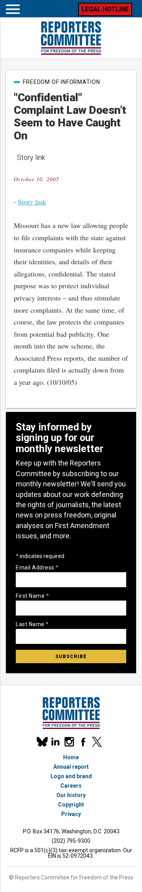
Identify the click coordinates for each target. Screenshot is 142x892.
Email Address (37, 567)
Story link (32, 201)
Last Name (32, 624)
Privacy (71, 814)
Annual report (71, 767)
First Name (32, 596)
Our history (71, 795)
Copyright (71, 804)
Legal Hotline (105, 9)
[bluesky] (42, 742)
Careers (71, 786)
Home (71, 757)
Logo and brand (71, 776)
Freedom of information (61, 82)
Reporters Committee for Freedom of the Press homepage (71, 38)
